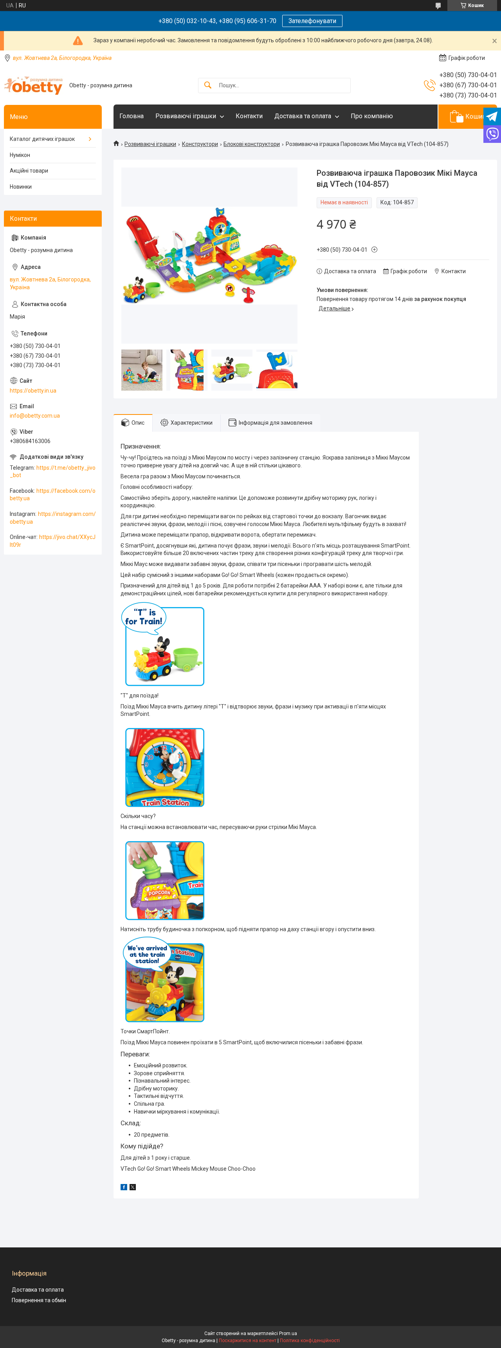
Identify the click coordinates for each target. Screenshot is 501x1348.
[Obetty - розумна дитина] (33, 85)
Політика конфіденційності (310, 1340)
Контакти (249, 116)
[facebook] (124, 1188)
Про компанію (372, 116)
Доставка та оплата (302, 116)
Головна (131, 116)
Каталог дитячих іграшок (42, 139)
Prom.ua (288, 1333)
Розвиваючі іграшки (185, 116)
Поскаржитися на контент (247, 1340)
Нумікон (20, 155)
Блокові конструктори (251, 144)
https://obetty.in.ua (33, 390)
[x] (133, 1188)
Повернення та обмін (39, 1300)
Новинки (21, 187)
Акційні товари (29, 171)
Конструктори (200, 144)
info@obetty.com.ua (35, 416)
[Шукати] (207, 85)
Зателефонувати (312, 21)
